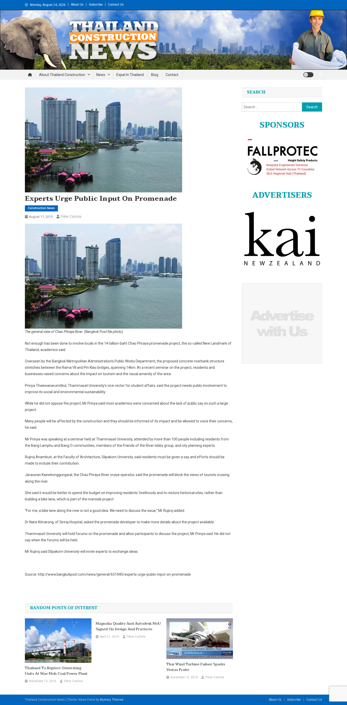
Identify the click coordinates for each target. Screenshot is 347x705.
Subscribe (96, 4)
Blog (154, 75)
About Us (77, 4)
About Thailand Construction (62, 75)
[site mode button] (308, 74)
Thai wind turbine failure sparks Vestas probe (195, 667)
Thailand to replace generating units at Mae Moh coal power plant (56, 671)
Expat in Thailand (130, 75)
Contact (172, 75)
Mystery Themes (111, 699)
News (100, 75)
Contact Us (116, 4)
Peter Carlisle (71, 216)
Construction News (41, 208)
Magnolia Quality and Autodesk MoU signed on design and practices (128, 626)
